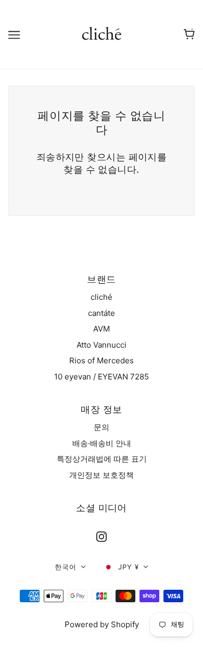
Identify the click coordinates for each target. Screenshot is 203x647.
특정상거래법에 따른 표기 (102, 459)
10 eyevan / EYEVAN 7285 (101, 377)
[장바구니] (189, 34)
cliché (101, 297)
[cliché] (101, 34)
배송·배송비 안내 (101, 443)
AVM (101, 329)
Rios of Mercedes (101, 360)
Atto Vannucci (101, 345)
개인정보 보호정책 (101, 475)
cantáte (101, 313)
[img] (101, 537)
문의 (101, 427)
